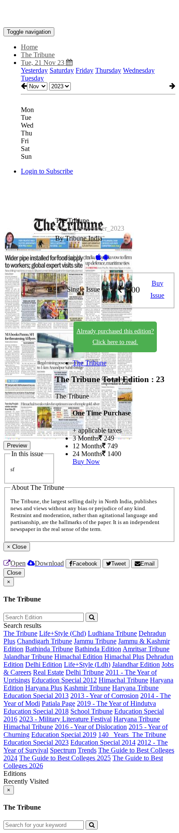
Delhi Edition (43, 664)
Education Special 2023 (36, 742)
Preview (17, 445)
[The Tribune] (89, 14)
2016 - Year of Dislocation (91, 726)
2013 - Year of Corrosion (104, 695)
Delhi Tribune (85, 672)
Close (14, 572)
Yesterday (34, 70)
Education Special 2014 (103, 742)
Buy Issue (157, 289)
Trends (87, 750)
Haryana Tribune (135, 687)
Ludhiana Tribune (112, 633)
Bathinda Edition (98, 649)
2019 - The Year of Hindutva (116, 703)
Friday (84, 70)
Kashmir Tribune (87, 687)
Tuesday (32, 78)
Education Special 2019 (63, 734)
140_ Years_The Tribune (132, 734)
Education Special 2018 (36, 711)
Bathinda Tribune (49, 649)
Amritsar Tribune (146, 649)
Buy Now (86, 461)
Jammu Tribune (95, 641)
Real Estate (48, 672)
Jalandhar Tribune (28, 656)
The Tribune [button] (38, 54)
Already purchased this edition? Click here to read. (115, 336)
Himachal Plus (124, 656)
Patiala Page (58, 703)
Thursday (108, 70)
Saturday (62, 70)
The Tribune (89, 363)
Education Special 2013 (36, 695)
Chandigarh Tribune (44, 641)
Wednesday (139, 70)
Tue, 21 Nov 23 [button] (43, 62)
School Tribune (91, 711)
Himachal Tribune (123, 680)
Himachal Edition (78, 656)
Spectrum (63, 750)
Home (29, 47)
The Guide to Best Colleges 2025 (65, 758)
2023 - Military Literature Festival (65, 719)
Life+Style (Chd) (62, 633)
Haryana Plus (43, 687)
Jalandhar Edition (136, 664)
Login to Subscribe (47, 171)
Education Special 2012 (64, 680)
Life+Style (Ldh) (87, 664)
